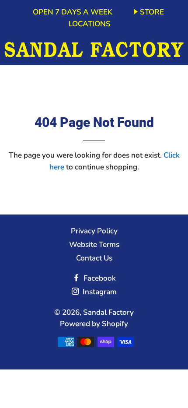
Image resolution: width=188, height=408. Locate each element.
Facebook (99, 278)
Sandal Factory (108, 312)
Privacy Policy (94, 231)
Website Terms (94, 244)
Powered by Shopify (94, 324)
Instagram (99, 292)
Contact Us (94, 258)
